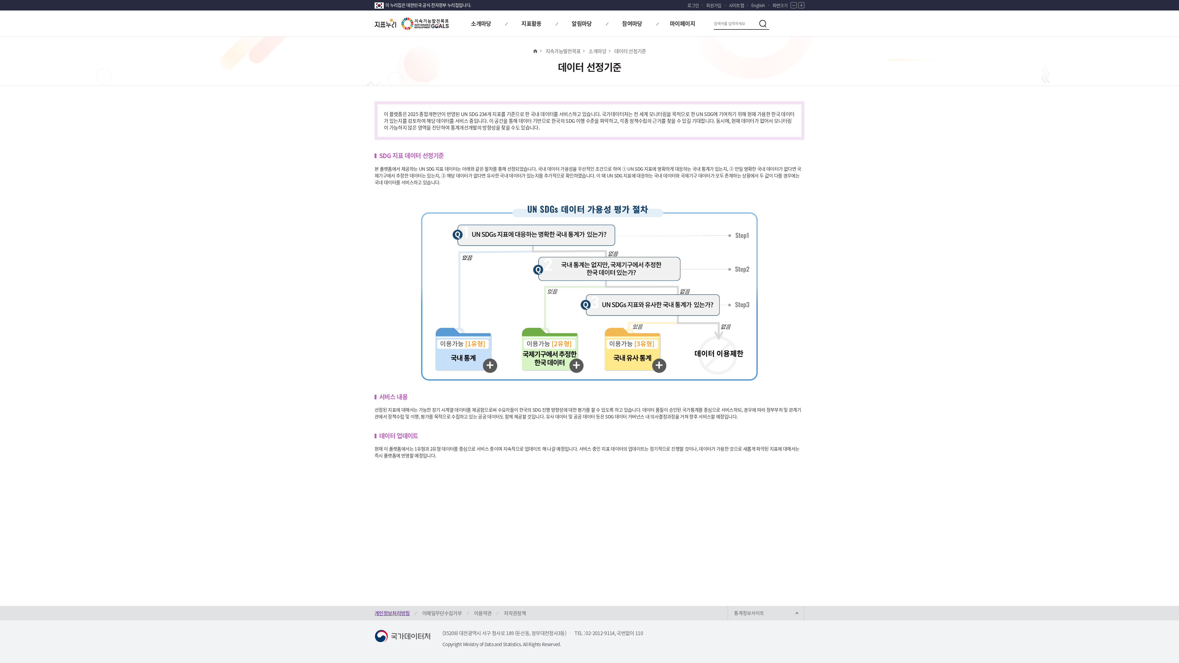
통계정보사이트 (749, 613)
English (758, 5)
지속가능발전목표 (563, 51)
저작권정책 (515, 613)
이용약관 (483, 613)
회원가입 (713, 5)
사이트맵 (736, 5)
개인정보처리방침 (392, 613)
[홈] (535, 51)
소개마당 (597, 51)
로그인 (693, 5)
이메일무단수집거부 (442, 613)
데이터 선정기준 (630, 51)
